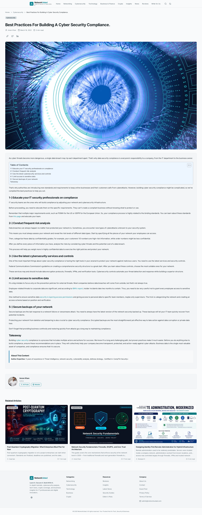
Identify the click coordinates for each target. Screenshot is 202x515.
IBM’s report (78, 288)
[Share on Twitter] (12, 36)
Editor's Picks (107, 497)
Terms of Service (145, 497)
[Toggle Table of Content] (188, 165)
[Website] (31, 497)
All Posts (26, 384)
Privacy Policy (144, 493)
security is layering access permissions (56, 297)
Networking (67, 4)
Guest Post (143, 489)
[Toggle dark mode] (170, 4)
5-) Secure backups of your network (24, 179)
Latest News (107, 489)
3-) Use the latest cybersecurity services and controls (30, 174)
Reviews (145, 4)
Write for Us (156, 4)
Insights (129, 4)
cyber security (22, 340)
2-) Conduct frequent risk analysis (23, 171)
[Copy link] (7, 36)
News (137, 4)
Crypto (120, 4)
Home (58, 4)
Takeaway (14, 182)
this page (17, 216)
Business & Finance (107, 4)
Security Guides (108, 493)
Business (69, 493)
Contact (142, 485)
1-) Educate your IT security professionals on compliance (31, 168)
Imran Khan (24, 378)
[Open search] (165, 4)
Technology (93, 4)
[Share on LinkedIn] (17, 36)
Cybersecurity (80, 4)
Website (37, 384)
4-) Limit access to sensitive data (22, 176)
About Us (142, 481)
